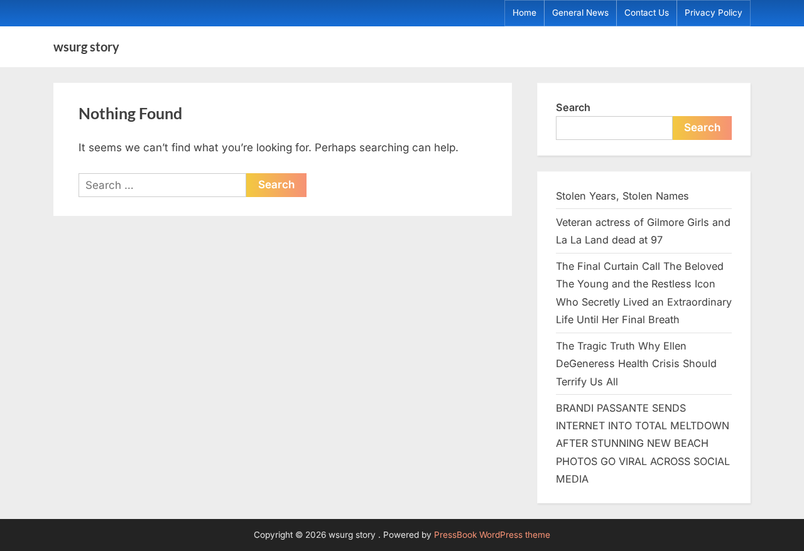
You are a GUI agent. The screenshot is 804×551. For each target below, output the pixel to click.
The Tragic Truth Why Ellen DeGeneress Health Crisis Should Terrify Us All (636, 364)
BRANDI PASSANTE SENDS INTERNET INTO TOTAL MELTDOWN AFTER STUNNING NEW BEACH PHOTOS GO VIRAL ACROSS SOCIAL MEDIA (643, 443)
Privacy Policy (713, 13)
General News (580, 13)
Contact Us (646, 13)
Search (573, 107)
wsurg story (86, 46)
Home (524, 13)
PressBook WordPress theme (492, 535)
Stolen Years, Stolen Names (622, 196)
